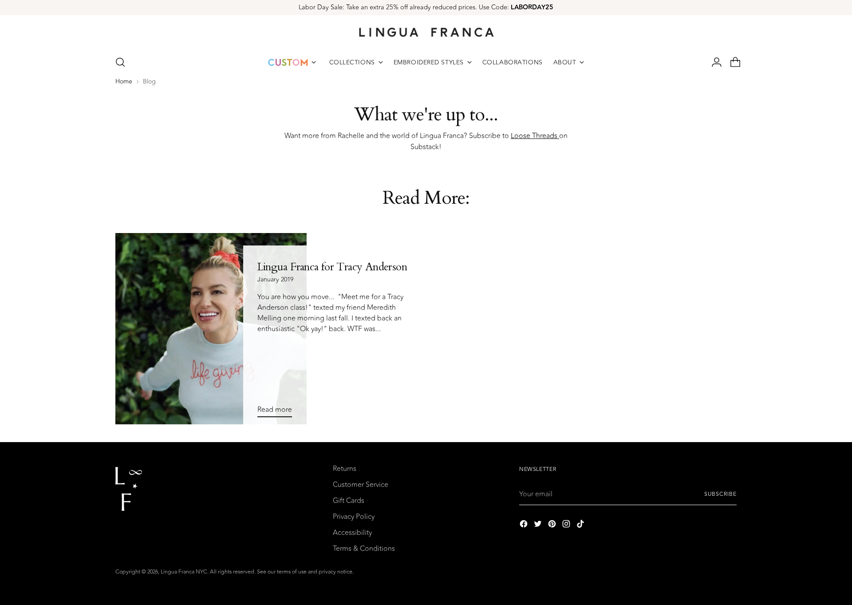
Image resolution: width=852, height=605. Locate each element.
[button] (120, 62)
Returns (344, 468)
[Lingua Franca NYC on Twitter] (538, 525)
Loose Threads (535, 135)
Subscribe (720, 494)
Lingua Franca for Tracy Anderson (332, 267)
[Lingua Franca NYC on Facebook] (524, 525)
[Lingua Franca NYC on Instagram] (567, 525)
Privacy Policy (354, 516)
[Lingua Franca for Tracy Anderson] (211, 328)
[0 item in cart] (732, 62)
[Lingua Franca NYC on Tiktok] (581, 525)
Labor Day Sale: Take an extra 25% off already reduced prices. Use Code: (426, 7)
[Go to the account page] (713, 62)
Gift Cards (348, 500)
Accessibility (352, 532)
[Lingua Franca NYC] (426, 32)
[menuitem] (292, 62)
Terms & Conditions (364, 548)
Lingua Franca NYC (184, 572)
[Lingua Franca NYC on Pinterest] (553, 525)
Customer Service (360, 484)
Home (123, 82)
